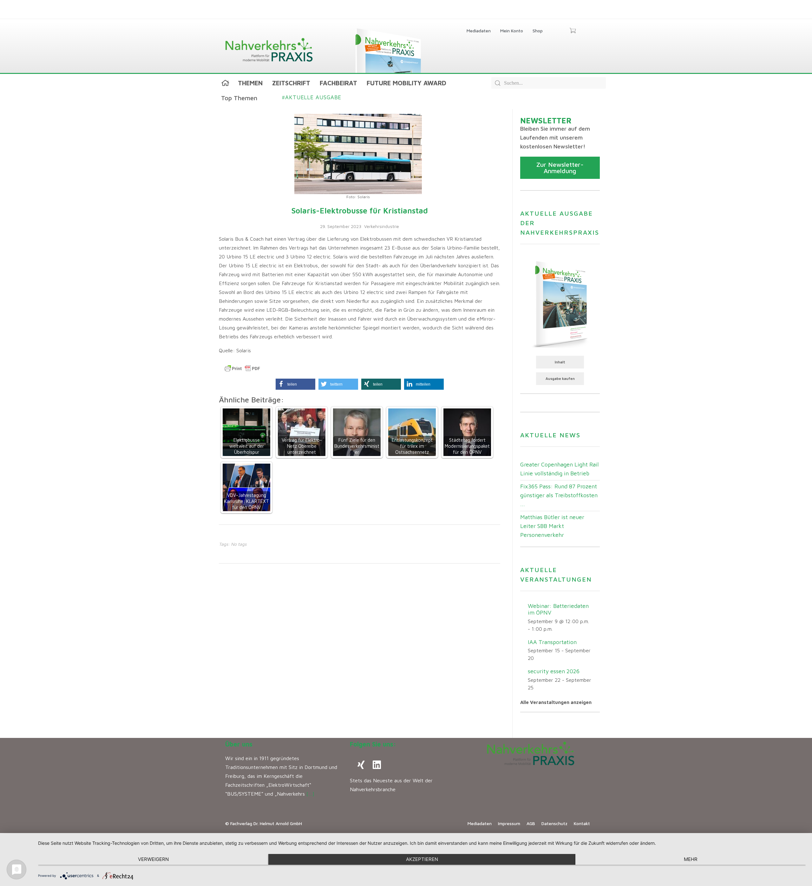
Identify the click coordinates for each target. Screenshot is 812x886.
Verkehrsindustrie (381, 226)
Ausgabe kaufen (560, 378)
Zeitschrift (291, 83)
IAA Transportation (552, 642)
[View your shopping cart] (572, 31)
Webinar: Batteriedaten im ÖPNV (558, 609)
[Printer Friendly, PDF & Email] (242, 368)
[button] (295, 384)
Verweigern (153, 859)
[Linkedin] (377, 765)
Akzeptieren (422, 859)
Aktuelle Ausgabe (311, 97)
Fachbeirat (338, 83)
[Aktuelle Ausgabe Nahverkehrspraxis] (560, 303)
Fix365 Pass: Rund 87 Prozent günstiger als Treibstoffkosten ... (559, 495)
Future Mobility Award (406, 83)
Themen (250, 83)
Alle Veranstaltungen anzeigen (556, 702)
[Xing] (361, 765)
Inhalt (560, 362)
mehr (690, 859)
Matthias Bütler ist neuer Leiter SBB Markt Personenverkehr (552, 526)
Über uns (238, 744)
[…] (310, 794)
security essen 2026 (554, 671)
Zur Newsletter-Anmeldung (560, 167)
